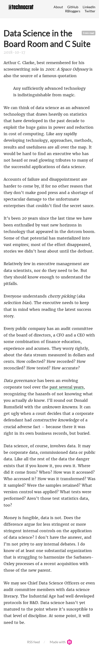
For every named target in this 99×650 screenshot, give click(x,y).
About (58, 7)
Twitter (90, 11)
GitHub (72, 7)
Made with (58, 642)
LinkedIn (89, 7)
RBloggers (72, 11)
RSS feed (33, 642)
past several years (67, 387)
